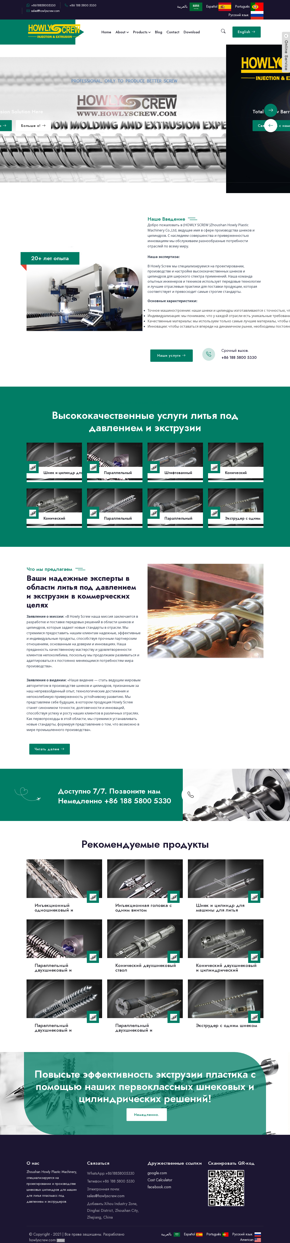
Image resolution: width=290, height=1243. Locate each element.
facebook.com (159, 1187)
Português (243, 6)
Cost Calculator (160, 1180)
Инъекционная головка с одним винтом (143, 907)
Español (212, 6)
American (247, 1239)
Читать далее (48, 749)
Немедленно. (146, 1114)
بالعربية (183, 6)
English (245, 31)
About (121, 32)
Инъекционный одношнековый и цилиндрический (54, 910)
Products (140, 32)
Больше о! (95, 125)
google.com (157, 1173)
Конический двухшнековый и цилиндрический (226, 967)
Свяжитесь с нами (49, 125)
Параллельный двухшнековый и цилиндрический (54, 970)
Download (192, 32)
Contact (172, 32)
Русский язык (239, 15)
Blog (158, 32)
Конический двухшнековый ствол (145, 967)
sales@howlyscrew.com (45, 11)
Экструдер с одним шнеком (226, 1025)
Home (106, 32)
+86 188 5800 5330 (82, 5)
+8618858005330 (43, 5)
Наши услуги (169, 355)
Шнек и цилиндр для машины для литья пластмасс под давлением (225, 910)
